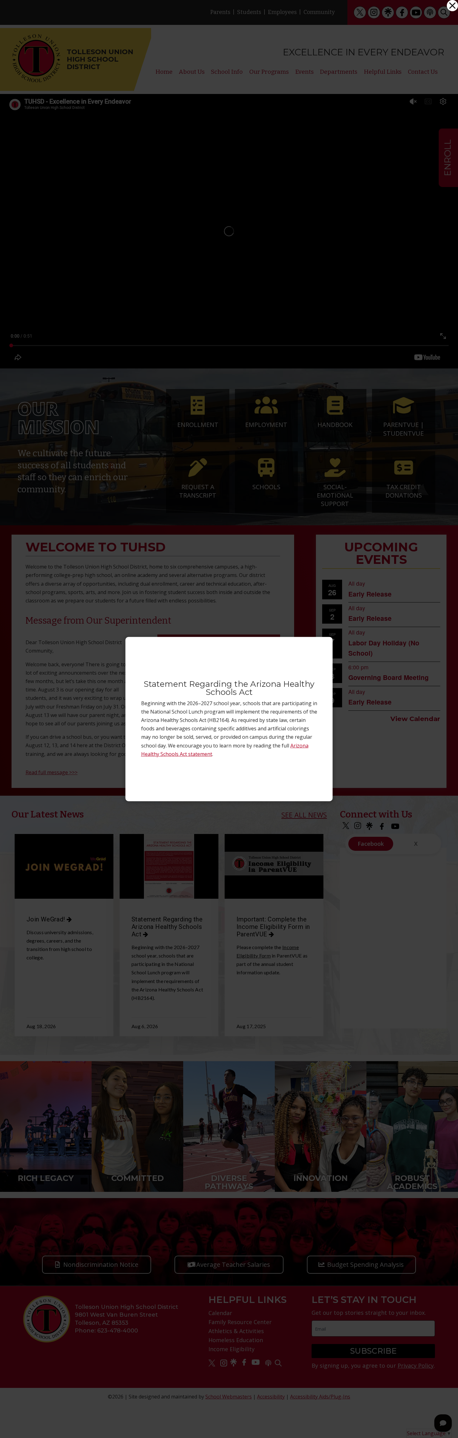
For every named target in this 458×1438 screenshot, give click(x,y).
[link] (452, 5)
